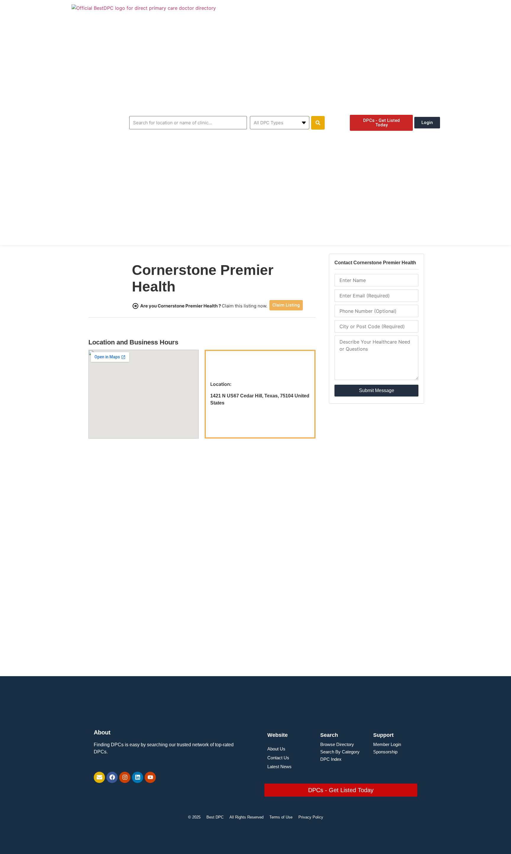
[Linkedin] (137, 777)
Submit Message (376, 390)
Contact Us (278, 757)
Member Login (387, 744)
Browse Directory (337, 744)
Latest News (279, 766)
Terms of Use (280, 817)
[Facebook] (112, 777)
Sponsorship (385, 751)
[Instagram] (124, 777)
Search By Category (340, 751)
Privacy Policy (310, 817)
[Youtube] (150, 777)
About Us (276, 748)
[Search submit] (318, 123)
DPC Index (331, 759)
